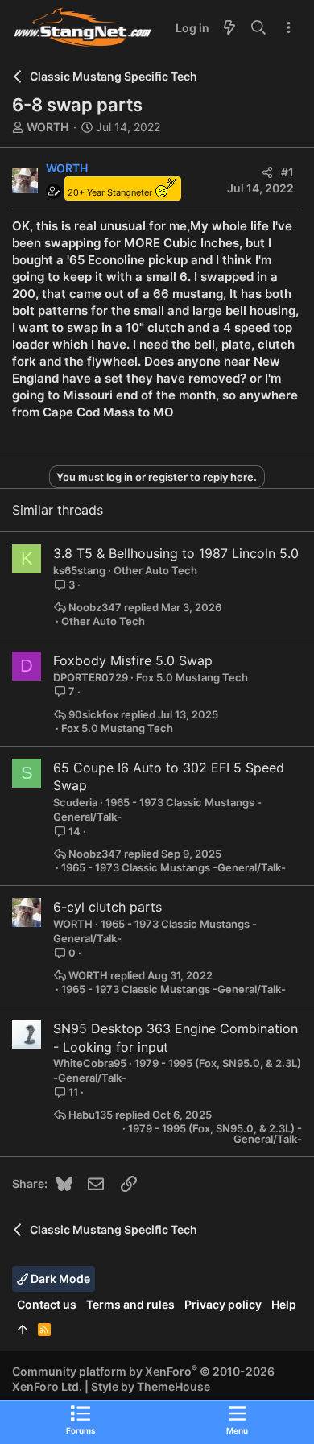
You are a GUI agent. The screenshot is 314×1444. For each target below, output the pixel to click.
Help (283, 1304)
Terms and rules (130, 1304)
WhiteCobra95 (89, 1063)
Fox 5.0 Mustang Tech (192, 677)
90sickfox (93, 715)
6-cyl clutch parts (107, 907)
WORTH (47, 127)
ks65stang (79, 570)
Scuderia (75, 802)
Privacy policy (223, 1304)
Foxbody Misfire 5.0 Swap (133, 660)
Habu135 (90, 1115)
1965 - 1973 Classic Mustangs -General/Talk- (173, 868)
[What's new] (229, 28)
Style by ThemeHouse (150, 1386)
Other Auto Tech (155, 570)
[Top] (22, 1330)
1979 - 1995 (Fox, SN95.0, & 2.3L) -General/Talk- (215, 1133)
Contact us (46, 1304)
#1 (287, 172)
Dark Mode (59, 1278)
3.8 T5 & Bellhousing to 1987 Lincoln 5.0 (176, 553)
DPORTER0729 (90, 677)
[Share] (267, 172)
